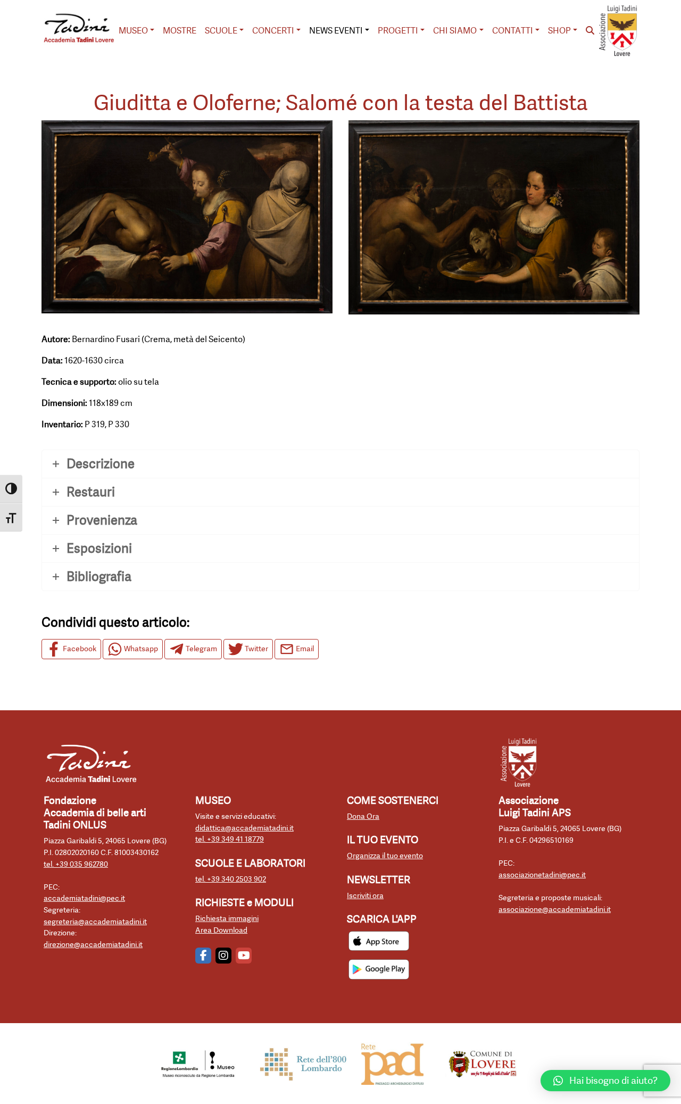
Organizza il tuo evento (385, 855)
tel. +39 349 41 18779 (229, 839)
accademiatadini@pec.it (84, 898)
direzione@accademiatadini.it (93, 944)
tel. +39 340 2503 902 (230, 879)
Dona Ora (363, 816)
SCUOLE (221, 31)
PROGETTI (398, 31)
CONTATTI (512, 31)
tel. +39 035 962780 (76, 864)
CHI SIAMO (455, 31)
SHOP (559, 31)
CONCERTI (273, 31)
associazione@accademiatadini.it (555, 909)
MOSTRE (179, 31)
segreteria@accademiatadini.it (95, 921)
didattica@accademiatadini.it (244, 828)
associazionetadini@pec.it (542, 874)
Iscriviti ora (365, 895)
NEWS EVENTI (336, 31)
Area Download (221, 930)
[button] (605, 1080)
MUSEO (133, 31)
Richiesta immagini (227, 918)
